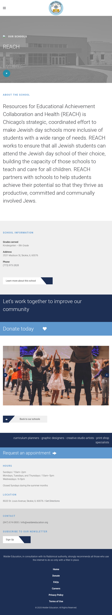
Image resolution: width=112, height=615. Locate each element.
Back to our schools (30, 419)
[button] (4, 8)
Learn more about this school (21, 280)
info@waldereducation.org (34, 522)
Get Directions (52, 501)
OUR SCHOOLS (17, 36)
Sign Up (10, 539)
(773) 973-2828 (11, 265)
